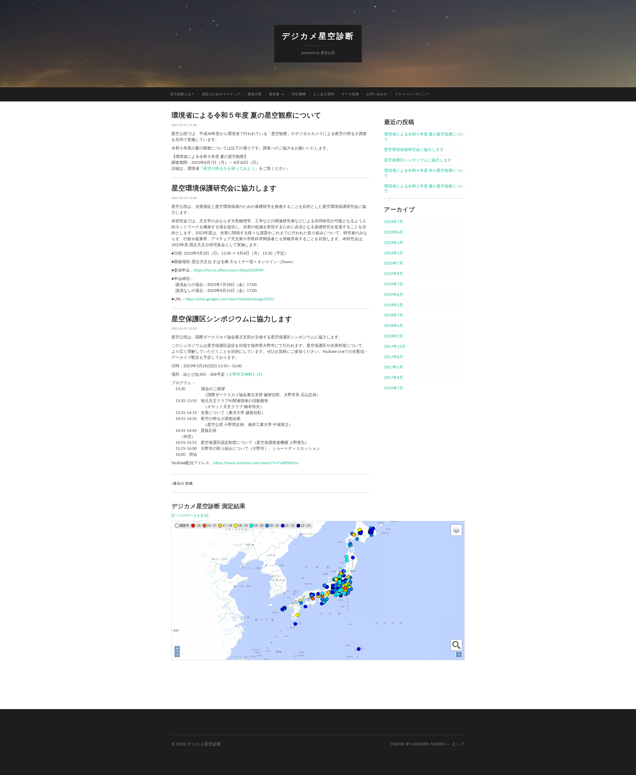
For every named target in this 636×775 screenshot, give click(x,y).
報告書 (274, 94)
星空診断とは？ (182, 94)
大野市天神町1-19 (245, 374)
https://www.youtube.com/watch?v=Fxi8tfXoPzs (255, 463)
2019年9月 (393, 274)
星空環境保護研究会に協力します (224, 188)
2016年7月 (393, 388)
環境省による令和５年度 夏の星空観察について (246, 115)
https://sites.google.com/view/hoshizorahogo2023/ (229, 299)
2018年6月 (393, 326)
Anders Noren (429, 744)
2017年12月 (394, 347)
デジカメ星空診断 (318, 36)
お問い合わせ (376, 94)
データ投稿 (350, 94)
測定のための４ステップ (221, 94)
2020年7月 (393, 263)
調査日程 (255, 94)
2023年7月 (393, 222)
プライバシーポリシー (412, 94)
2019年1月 (393, 305)
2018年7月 (393, 315)
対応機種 (299, 94)
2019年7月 (393, 284)
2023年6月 (393, 232)
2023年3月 (393, 243)
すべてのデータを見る (189, 515)
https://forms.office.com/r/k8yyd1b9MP (229, 270)
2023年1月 (393, 253)
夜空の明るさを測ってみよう (229, 169)
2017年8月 (393, 357)
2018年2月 (393, 336)
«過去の (182, 483)
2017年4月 (393, 378)
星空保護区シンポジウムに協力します (231, 319)
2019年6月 (393, 295)
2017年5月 (393, 367)
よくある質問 (323, 94)
